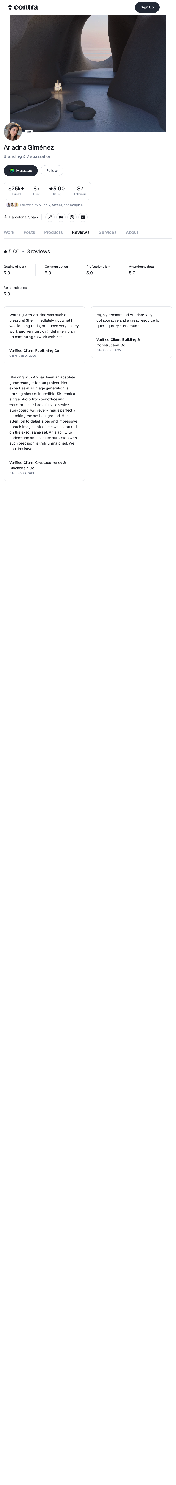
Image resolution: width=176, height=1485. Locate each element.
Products (53, 232)
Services (108, 232)
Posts (29, 232)
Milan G (44, 205)
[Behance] (61, 217)
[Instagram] (72, 217)
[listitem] (80, 191)
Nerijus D (76, 205)
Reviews (81, 232)
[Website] (50, 217)
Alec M (57, 205)
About (132, 232)
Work (9, 232)
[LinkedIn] (83, 217)
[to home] (22, 7)
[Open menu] (166, 7)
